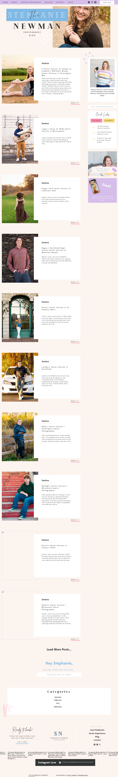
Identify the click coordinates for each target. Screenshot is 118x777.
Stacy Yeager (71, 775)
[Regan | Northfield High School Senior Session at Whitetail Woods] (20, 258)
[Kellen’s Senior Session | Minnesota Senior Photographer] (20, 615)
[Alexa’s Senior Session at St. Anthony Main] (20, 317)
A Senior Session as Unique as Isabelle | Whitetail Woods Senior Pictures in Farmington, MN (57, 72)
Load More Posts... (59, 649)
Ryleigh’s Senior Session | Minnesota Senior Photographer (54, 488)
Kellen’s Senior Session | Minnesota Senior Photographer (54, 607)
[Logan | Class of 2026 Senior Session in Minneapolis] (20, 139)
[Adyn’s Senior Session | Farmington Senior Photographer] (20, 436)
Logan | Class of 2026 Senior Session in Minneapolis (56, 130)
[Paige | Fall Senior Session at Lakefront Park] (20, 198)
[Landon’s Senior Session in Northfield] (20, 377)
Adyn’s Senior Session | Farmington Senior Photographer (53, 428)
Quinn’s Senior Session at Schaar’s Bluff (54, 547)
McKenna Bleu (83, 775)
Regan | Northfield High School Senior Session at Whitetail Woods (54, 250)
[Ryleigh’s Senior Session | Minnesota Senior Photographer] (20, 496)
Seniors (45, 63)
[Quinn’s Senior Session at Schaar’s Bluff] (20, 555)
